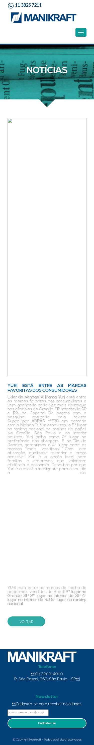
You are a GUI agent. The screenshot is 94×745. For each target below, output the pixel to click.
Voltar (26, 622)
